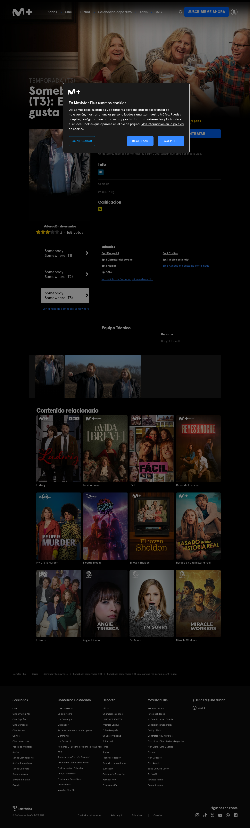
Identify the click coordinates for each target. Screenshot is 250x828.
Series (52, 12)
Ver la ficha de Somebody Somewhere (66, 308)
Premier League (111, 724)
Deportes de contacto (114, 763)
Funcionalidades (156, 714)
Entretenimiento (21, 779)
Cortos (16, 735)
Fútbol (85, 12)
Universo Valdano (112, 735)
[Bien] (52, 232)
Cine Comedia (20, 724)
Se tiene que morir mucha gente (75, 730)
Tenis (144, 12)
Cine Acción (18, 730)
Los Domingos (65, 719)
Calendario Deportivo (114, 774)
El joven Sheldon (139, 562)
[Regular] (48, 232)
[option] (50, 376)
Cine (68, 12)
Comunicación (155, 785)
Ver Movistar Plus (156, 708)
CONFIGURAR (82, 141)
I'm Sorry (135, 640)
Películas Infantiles (22, 746)
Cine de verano (20, 741)
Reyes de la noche (187, 485)
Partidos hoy (109, 779)
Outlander (63, 724)
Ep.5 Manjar (109, 265)
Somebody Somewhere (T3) (59, 295)
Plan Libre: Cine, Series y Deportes (166, 741)
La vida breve (91, 485)
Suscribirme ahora (206, 12)
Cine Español (19, 719)
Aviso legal (116, 815)
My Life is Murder (47, 562)
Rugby (106, 752)
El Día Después (110, 730)
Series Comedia (20, 768)
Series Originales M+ (23, 757)
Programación (110, 785)
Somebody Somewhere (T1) (58, 253)
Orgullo (16, 785)
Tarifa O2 (152, 774)
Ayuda (201, 707)
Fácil (132, 485)
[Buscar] (180, 12)
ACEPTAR (171, 141)
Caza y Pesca (64, 784)
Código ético (154, 730)
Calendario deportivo (115, 12)
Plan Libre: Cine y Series (160, 746)
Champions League (113, 714)
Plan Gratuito (155, 757)
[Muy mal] (38, 232)
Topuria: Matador (112, 757)
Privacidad (137, 815)
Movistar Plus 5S (66, 790)
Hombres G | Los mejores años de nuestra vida (80, 749)
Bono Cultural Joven (158, 768)
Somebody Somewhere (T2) (59, 274)
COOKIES (158, 815)
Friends (41, 640)
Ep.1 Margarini (110, 253)
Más (158, 12)
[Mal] (43, 232)
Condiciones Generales (160, 724)
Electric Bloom (92, 562)
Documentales (20, 774)
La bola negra (65, 714)
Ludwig (40, 485)
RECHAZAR (140, 141)
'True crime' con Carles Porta (73, 762)
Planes (151, 752)
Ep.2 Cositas (170, 253)
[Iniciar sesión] (234, 12)
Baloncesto (108, 741)
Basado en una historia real (193, 562)
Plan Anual (153, 763)
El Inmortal (63, 735)
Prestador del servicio (89, 815)
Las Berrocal (64, 741)
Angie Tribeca (91, 640)
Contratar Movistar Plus (160, 735)
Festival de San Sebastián (71, 768)
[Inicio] (22, 12)
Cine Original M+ (21, 714)
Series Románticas (22, 763)
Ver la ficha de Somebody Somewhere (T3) (127, 279)
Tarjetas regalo (155, 779)
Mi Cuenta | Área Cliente (160, 719)
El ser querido (65, 708)
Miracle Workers (186, 640)
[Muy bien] (57, 232)
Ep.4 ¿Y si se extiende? (176, 259)
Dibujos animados (67, 773)
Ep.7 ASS (107, 271)
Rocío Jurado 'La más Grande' (73, 757)
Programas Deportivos (69, 779)
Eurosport (108, 768)
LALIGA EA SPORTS (112, 719)
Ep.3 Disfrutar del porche (117, 259)
